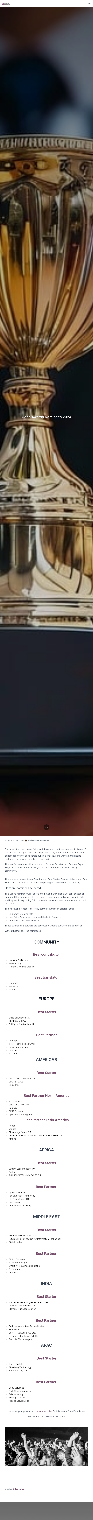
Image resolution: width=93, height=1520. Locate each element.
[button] (89, 3)
